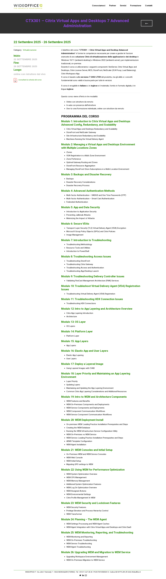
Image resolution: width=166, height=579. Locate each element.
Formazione (135, 5)
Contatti (148, 5)
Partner (112, 5)
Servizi (123, 5)
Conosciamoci (98, 5)
